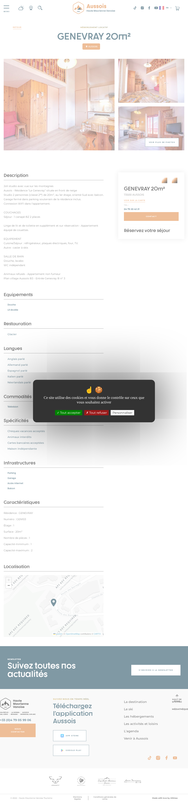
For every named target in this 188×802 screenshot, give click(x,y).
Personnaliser (122, 412)
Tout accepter (69, 412)
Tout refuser (97, 412)
